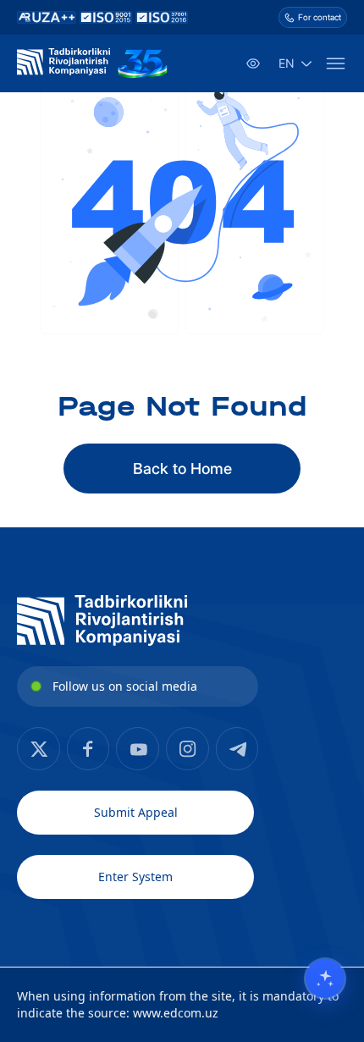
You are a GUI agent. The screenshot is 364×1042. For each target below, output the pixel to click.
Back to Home (182, 468)
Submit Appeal (136, 812)
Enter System (135, 876)
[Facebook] (38, 748)
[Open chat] (325, 978)
